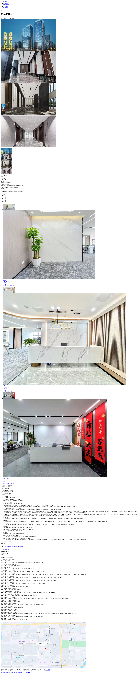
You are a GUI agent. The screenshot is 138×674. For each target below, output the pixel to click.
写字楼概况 (6, 4)
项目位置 (5, 7)
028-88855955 (4, 190)
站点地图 (47, 670)
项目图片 (5, 1)
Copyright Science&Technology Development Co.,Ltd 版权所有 (15, 672)
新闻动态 (5, 6)
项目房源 (5, 3)
